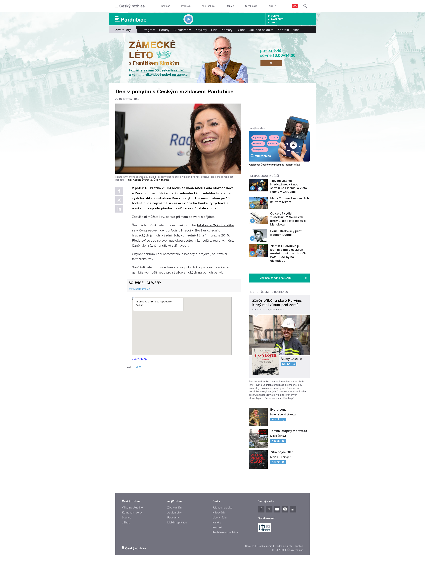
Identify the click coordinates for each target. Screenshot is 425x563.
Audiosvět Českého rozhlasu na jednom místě (274, 164)
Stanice (230, 6)
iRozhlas (165, 6)
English (299, 546)
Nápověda (218, 512)
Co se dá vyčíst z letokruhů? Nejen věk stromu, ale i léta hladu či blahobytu (288, 219)
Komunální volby (132, 512)
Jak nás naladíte (262, 30)
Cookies (249, 546)
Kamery (272, 22)
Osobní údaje (264, 546)
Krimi (273, 137)
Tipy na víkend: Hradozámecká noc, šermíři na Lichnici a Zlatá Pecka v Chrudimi (288, 186)
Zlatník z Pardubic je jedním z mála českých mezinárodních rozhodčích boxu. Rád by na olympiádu (289, 253)
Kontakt (283, 30)
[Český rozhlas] (130, 6)
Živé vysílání (258, 149)
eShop (126, 522)
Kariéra (216, 522)
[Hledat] (305, 6)
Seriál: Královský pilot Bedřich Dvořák (285, 232)
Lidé (214, 30)
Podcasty (173, 517)
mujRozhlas (208, 6)
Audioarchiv (275, 19)
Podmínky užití (283, 546)
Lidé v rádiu (219, 517)
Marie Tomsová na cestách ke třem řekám (289, 200)
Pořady (164, 30)
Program (186, 6)
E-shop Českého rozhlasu (269, 291)
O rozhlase (251, 6)
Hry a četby (258, 137)
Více (298, 30)
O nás (241, 30)
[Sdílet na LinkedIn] (119, 209)
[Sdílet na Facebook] (119, 191)
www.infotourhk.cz (139, 289)
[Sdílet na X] (119, 200)
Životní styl (123, 30)
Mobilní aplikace (177, 522)
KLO (138, 367)
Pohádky (257, 143)
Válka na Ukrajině (132, 507)
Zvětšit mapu (140, 359)
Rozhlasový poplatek (225, 532)
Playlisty (201, 30)
